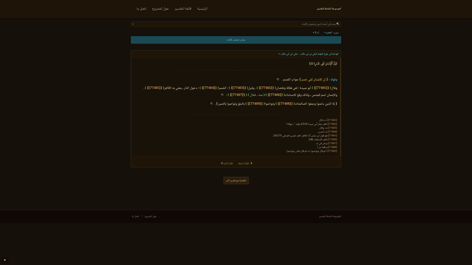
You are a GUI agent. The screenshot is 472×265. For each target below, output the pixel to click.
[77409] (255, 104)
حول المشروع (160, 9)
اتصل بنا (141, 9)
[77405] (154, 88)
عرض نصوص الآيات (236, 40)
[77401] (321, 88)
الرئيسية (202, 9)
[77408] (285, 104)
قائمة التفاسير (183, 9)
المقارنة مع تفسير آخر (236, 181)
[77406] (275, 95)
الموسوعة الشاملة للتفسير (330, 216)
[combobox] (236, 24)
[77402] (266, 88)
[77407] (237, 95)
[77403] (238, 88)
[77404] (209, 88)
